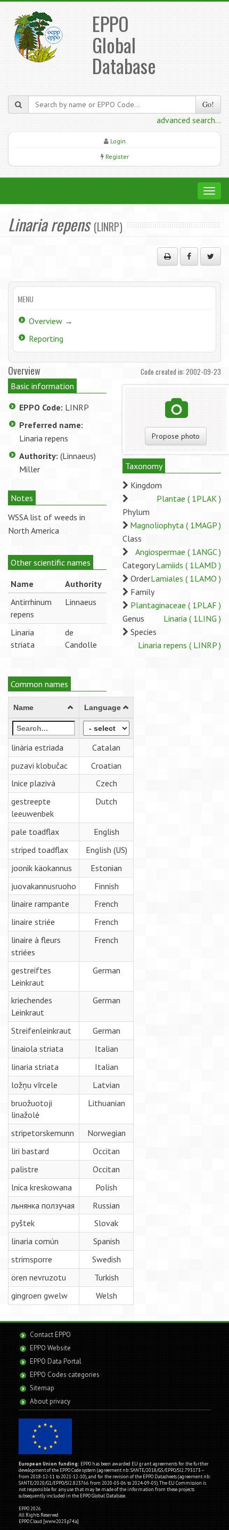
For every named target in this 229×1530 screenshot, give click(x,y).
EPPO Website (50, 1347)
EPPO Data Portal (55, 1361)
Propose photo (176, 436)
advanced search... (189, 120)
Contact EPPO (50, 1334)
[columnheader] (44, 707)
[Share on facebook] (189, 256)
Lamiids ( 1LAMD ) (188, 565)
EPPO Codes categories (65, 1374)
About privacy (50, 1401)
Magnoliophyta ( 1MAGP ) (175, 525)
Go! (208, 104)
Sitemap (42, 1387)
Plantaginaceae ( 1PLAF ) (175, 605)
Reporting (46, 338)
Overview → (51, 321)
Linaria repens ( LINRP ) (179, 645)
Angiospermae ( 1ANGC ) (178, 551)
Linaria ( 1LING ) (192, 618)
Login (118, 141)
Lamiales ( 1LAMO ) (186, 578)
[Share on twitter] (210, 256)
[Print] (167, 256)
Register (117, 156)
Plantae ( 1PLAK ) (189, 498)
